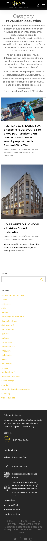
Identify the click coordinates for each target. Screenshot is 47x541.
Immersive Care (19, 457)
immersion (6, 342)
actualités (23, 149)
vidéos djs (6, 393)
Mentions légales (12, 505)
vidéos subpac (8, 398)
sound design (7, 381)
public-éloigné (8, 372)
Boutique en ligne (12, 514)
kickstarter (6, 355)
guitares (5, 338)
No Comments (27, 239)
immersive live (8, 346)
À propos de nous (12, 510)
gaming (4, 334)
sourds (4, 385)
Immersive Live (19, 466)
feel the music (33, 149)
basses (4, 312)
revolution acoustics (22, 153)
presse (4, 368)
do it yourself (7, 325)
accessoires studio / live (12, 295)
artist (3, 308)
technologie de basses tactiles (15, 389)
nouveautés (8, 153)
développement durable (12, 317)
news (4, 359)
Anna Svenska (11, 149)
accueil (4, 300)
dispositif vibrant (9, 321)
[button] (43, 5)
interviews (6, 351)
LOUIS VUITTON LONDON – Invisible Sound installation (21, 228)
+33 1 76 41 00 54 (20, 440)
